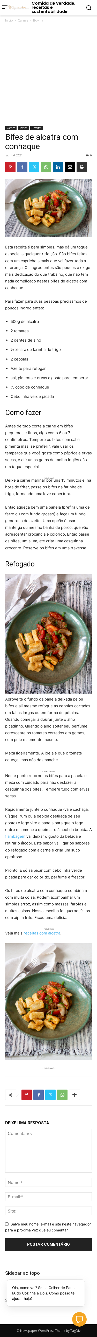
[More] (74, 1095)
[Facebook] (22, 167)
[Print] (82, 167)
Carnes (23, 20)
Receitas (36, 128)
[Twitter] (34, 167)
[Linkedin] (58, 167)
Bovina (38, 20)
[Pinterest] (10, 167)
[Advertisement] (48, 74)
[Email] (70, 167)
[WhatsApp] (46, 167)
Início (9, 20)
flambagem (15, 836)
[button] (79, 1319)
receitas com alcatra (42, 933)
